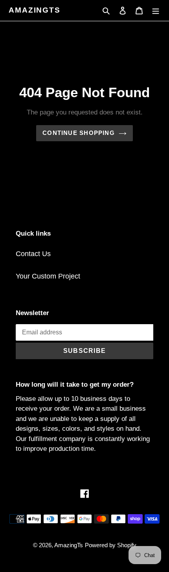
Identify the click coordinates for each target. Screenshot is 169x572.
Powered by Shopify (110, 545)
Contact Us (33, 254)
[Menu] (155, 10)
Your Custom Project (48, 276)
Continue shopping (78, 132)
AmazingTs (35, 10)
